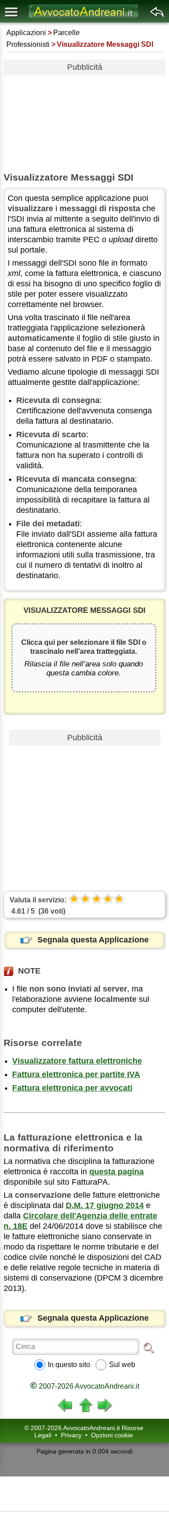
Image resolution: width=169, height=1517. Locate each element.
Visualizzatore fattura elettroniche (77, 1060)
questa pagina (116, 1171)
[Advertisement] (84, 120)
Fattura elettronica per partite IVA (76, 1074)
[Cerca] (149, 1347)
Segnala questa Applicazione (93, 939)
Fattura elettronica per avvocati (72, 1087)
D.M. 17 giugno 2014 (105, 1205)
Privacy (71, 1435)
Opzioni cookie (112, 1435)
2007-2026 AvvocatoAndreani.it (84, 1386)
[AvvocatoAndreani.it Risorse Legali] (85, 18)
